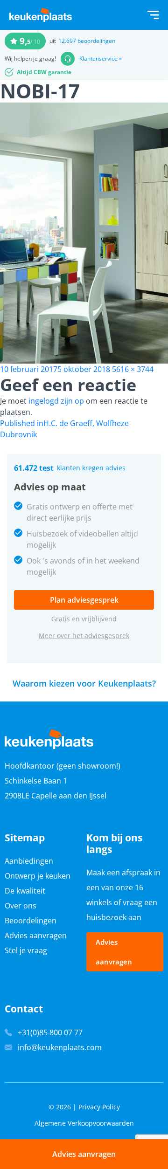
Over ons (20, 905)
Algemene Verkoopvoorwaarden (84, 1123)
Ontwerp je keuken (37, 876)
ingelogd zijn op (56, 401)
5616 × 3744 (133, 369)
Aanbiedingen (29, 861)
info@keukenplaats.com (60, 1047)
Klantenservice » (100, 58)
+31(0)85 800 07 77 (50, 1032)
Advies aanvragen (36, 935)
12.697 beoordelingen (86, 41)
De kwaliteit (25, 890)
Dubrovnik (18, 434)
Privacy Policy (99, 1106)
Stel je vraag (26, 950)
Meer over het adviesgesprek (84, 635)
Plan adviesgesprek (84, 600)
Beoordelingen (30, 920)
